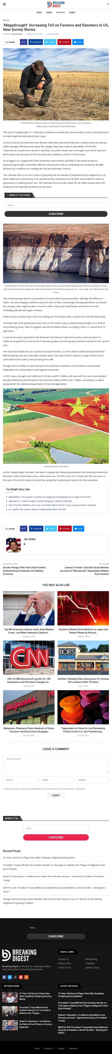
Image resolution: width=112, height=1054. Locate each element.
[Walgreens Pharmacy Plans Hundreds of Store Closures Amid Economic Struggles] (29, 707)
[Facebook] (4, 977)
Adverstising (91, 959)
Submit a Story (92, 968)
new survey (11, 142)
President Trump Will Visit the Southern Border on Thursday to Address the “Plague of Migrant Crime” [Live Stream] (83, 1006)
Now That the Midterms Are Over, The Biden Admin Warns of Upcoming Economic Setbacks (52, 505)
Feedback (89, 963)
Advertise (73, 1048)
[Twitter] (10, 977)
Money (72, 12)
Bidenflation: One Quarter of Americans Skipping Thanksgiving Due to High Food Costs (50, 497)
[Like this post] (24, 42)
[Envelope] (21, 977)
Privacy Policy (64, 963)
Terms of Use (64, 968)
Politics (60, 12)
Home (37, 1048)
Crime (49, 12)
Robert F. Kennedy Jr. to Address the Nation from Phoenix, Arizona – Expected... (36, 1024)
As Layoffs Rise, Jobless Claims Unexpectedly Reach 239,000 (37, 509)
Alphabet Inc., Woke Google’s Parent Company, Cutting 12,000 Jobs (40, 501)
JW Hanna (17, 34)
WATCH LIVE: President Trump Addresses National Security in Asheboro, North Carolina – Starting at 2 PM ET (83, 1030)
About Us (49, 1048)
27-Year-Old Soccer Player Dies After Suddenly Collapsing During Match (39, 857)
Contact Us (63, 959)
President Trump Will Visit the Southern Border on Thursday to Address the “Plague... (35, 1010)
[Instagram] (15, 977)
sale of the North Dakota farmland (24, 480)
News (39, 12)
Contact (61, 1048)
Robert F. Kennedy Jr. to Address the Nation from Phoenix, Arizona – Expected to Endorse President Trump (82, 1018)
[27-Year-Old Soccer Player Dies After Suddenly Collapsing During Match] (10, 997)
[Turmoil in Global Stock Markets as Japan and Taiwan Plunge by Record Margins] (83, 608)
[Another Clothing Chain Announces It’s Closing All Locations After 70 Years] (83, 658)
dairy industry (65, 355)
